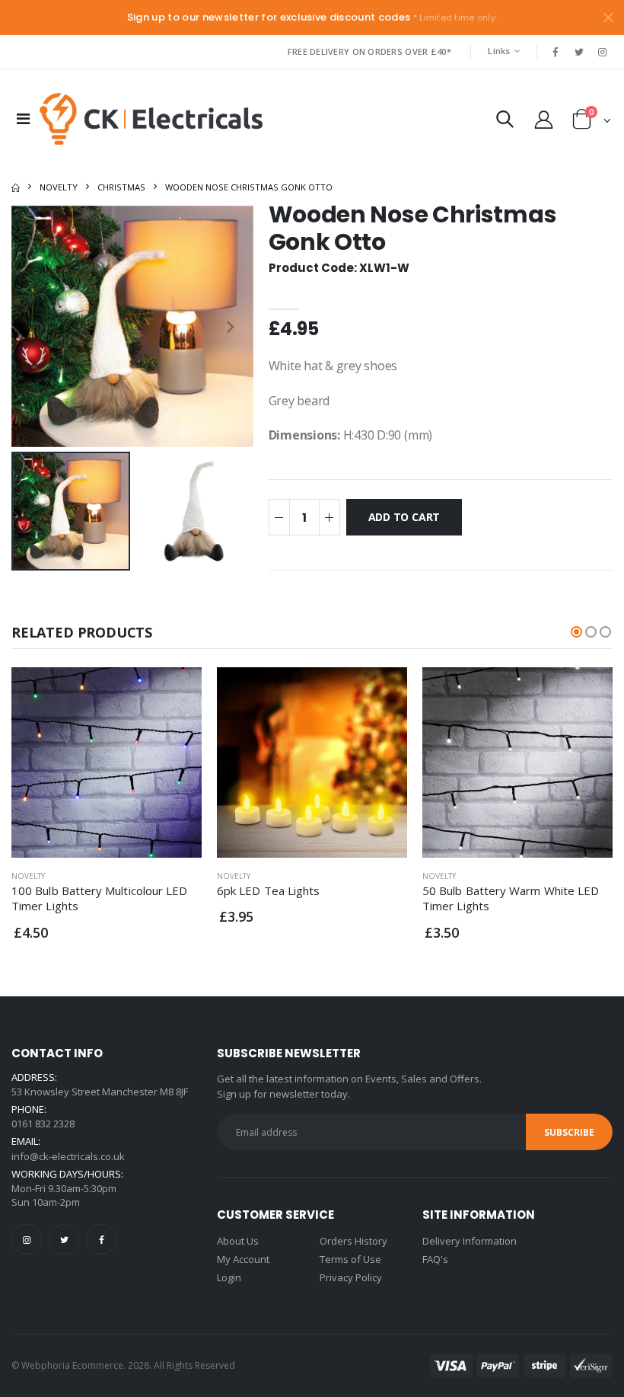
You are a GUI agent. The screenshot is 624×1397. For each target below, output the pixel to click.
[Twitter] (64, 1239)
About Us (238, 1241)
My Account (243, 1259)
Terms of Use (350, 1259)
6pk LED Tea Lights (268, 890)
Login (229, 1277)
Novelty (59, 187)
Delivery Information (469, 1241)
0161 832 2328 (43, 1123)
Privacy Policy (351, 1277)
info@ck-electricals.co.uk (68, 1156)
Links (499, 50)
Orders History (353, 1241)
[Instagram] (26, 1239)
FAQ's (435, 1259)
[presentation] (34, 326)
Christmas (121, 187)
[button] (505, 122)
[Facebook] (101, 1239)
